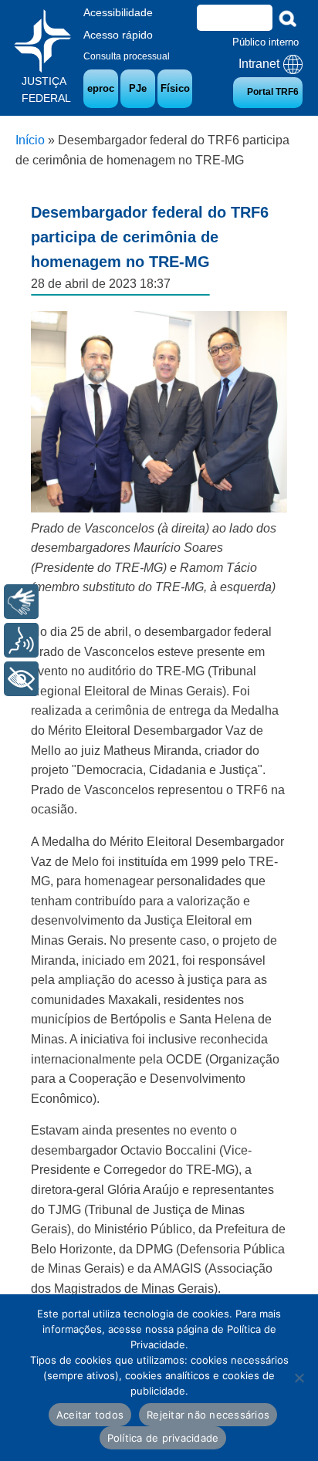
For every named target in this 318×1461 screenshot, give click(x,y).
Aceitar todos (89, 1415)
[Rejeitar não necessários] (298, 1377)
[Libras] (21, 601)
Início (30, 140)
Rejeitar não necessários (208, 1415)
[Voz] (21, 640)
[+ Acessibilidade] (21, 678)
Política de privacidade (163, 1438)
